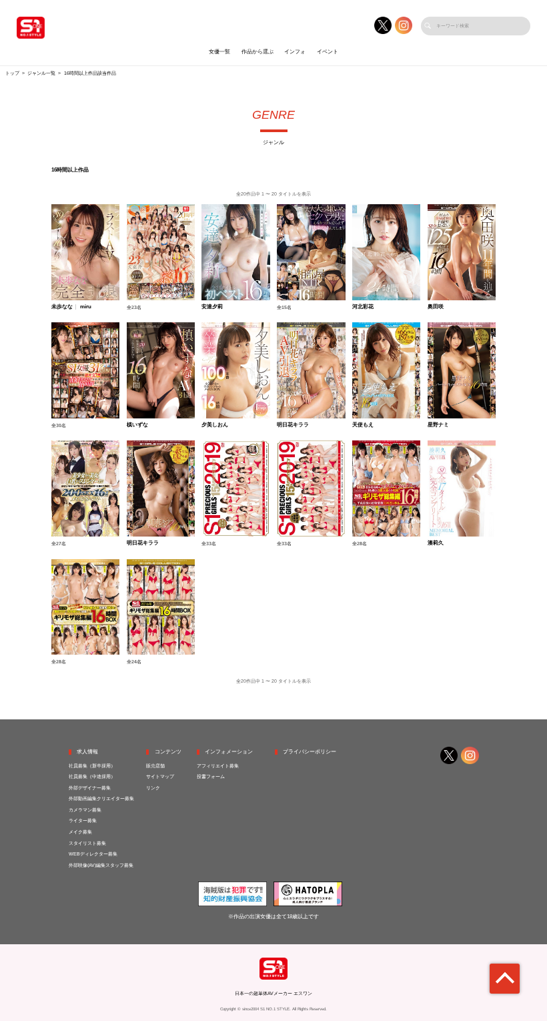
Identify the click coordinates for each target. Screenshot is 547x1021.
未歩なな (62, 307)
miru (85, 307)
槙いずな (137, 425)
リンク (153, 788)
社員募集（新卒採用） (92, 766)
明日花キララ (293, 425)
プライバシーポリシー (309, 752)
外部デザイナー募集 (90, 788)
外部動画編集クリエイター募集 (101, 798)
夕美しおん (214, 425)
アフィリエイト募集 (218, 766)
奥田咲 (436, 307)
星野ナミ (438, 425)
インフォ (295, 52)
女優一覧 (219, 52)
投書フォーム (211, 776)
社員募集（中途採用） (92, 776)
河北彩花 (363, 307)
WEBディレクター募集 (93, 854)
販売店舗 (155, 766)
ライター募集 (83, 820)
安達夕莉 (212, 307)
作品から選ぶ (257, 52)
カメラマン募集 (85, 810)
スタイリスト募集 (87, 843)
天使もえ (363, 425)
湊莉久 (436, 543)
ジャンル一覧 (41, 73)
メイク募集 (80, 832)
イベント (327, 52)
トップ (12, 73)
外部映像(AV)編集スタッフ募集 (101, 865)
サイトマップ (160, 776)
